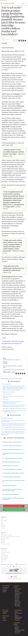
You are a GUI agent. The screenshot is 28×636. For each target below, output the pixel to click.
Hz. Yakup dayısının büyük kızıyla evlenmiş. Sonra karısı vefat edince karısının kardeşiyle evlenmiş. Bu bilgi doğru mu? (13, 433)
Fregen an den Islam (18, 593)
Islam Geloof (17, 598)
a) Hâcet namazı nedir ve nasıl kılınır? (13, 445)
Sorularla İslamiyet (6, 587)
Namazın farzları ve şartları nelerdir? (13, 442)
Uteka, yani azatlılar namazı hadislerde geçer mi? (13, 427)
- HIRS (4, 338)
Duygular (5, 363)
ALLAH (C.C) (5, 399)
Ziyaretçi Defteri (4, 555)
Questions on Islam (18, 588)
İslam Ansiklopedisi (5, 543)
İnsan (2, 522)
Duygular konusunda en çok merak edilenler (13, 369)
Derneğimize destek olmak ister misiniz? (14, 573)
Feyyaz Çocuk (17, 632)
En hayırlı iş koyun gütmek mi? (11, 494)
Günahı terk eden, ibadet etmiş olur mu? (13, 449)
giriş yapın (12, 378)
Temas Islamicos (17, 601)
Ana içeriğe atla (3, 0)
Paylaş (15, 40)
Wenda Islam (17, 600)
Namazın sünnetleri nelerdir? (11, 465)
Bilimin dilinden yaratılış (6, 535)
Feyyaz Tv (4, 617)
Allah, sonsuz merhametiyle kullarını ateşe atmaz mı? (15, 408)
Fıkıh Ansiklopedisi (5, 538)
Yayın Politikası (4, 556)
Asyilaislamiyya (17, 594)
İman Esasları (4, 520)
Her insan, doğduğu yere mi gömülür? (13, 469)
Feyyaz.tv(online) (17, 631)
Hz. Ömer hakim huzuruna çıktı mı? (12, 476)
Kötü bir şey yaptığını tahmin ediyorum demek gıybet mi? (13, 397)
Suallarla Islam (17, 591)
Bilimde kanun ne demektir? (9, 392)
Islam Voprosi (17, 590)
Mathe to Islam (17, 604)
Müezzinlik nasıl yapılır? (7, 418)
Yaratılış (2, 528)
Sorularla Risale (5, 611)
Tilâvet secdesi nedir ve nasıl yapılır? (13, 458)
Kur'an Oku (16, 625)
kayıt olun (20, 378)
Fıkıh (2, 519)
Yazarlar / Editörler (5, 552)
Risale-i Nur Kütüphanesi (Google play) (18, 613)
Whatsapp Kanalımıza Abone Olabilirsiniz (14, 509)
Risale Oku (4, 613)
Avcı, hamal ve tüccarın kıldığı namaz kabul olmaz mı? (14, 429)
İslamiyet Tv (5, 620)
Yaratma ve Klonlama (7, 394)
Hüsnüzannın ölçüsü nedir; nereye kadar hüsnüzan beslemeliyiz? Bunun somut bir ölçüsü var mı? (14, 405)
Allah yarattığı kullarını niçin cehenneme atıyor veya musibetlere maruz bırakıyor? (14, 411)
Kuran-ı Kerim (5, 588)
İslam (2, 523)
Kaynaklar (3, 553)
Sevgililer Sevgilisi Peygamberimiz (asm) (10, 536)
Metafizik (3, 525)
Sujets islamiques (17, 605)
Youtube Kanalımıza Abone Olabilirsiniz (14, 506)
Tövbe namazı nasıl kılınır (10, 485)
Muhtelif (3, 526)
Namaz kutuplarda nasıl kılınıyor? (12, 462)
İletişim (2, 561)
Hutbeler (3, 540)
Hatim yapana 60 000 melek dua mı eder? (14, 473)
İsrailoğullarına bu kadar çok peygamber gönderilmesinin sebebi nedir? (12, 402)
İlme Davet (4, 591)
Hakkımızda (3, 550)
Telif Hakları (3, 559)
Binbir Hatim (5, 590)
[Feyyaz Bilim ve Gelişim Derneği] (14, 571)
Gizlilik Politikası (4, 558)
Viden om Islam (17, 597)
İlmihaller (3, 542)
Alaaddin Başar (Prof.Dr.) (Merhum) (11, 359)
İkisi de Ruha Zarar (7, 384)
